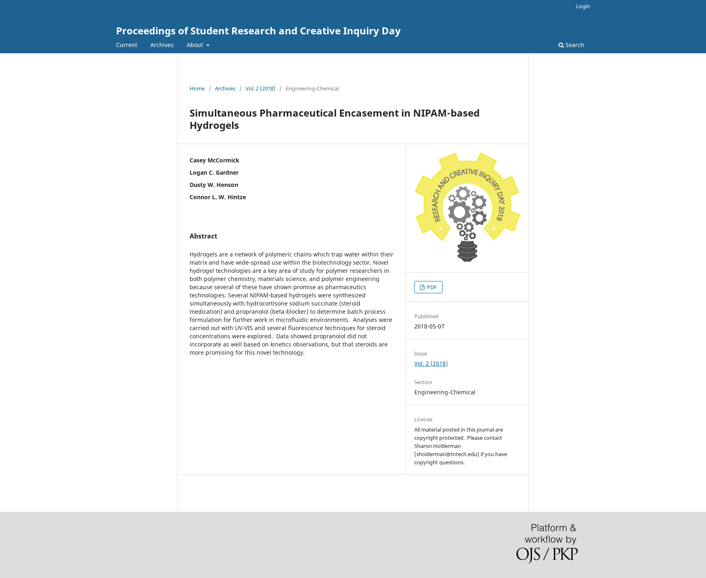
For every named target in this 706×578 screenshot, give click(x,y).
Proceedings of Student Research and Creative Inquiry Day (258, 30)
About (196, 45)
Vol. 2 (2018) (260, 88)
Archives (162, 45)
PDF (431, 287)
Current (126, 45)
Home (197, 88)
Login (583, 6)
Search (574, 45)
